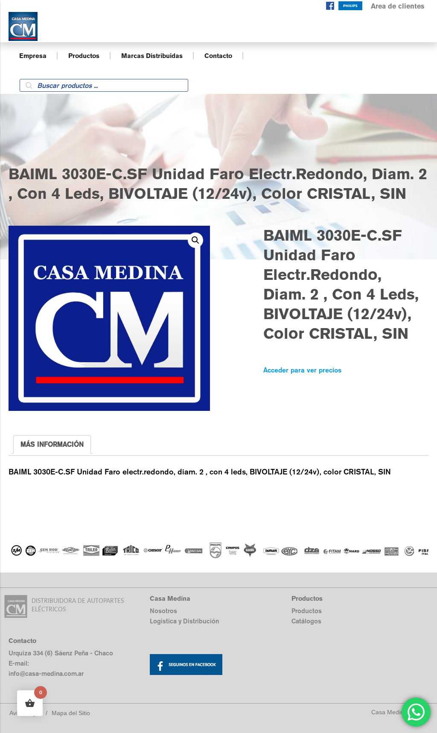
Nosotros (163, 610)
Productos (83, 55)
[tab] (52, 444)
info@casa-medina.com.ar (46, 673)
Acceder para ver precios (302, 370)
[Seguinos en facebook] (330, 7)
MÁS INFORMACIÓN (52, 444)
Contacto (218, 55)
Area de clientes (397, 6)
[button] (195, 240)
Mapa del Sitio (71, 713)
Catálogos (306, 621)
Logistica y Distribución (184, 621)
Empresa (33, 55)
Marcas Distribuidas (152, 55)
